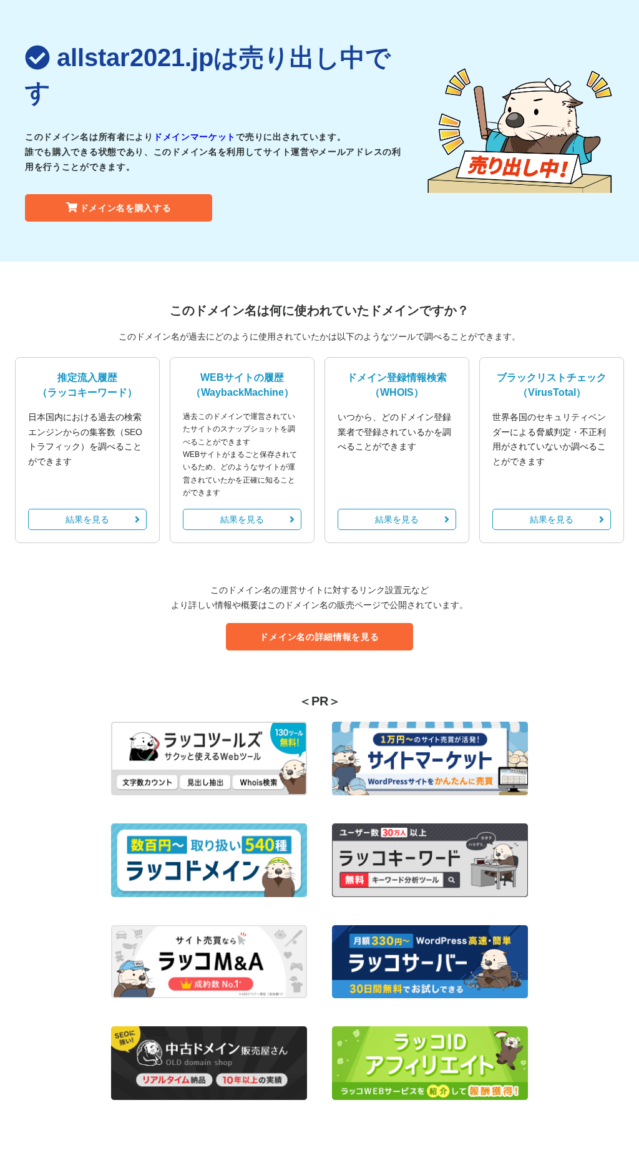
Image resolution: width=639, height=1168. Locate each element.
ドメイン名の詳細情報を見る (319, 637)
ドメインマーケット (195, 137)
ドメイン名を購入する (126, 208)
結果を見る (87, 519)
